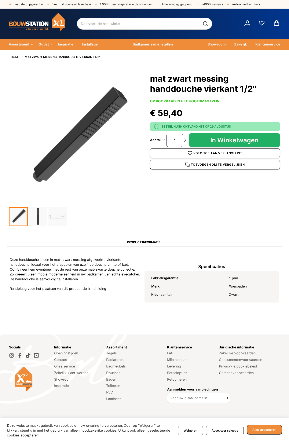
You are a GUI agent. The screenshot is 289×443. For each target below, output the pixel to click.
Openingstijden (66, 353)
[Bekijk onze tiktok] (28, 355)
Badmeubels (116, 366)
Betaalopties (177, 373)
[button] (247, 23)
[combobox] (144, 24)
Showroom (63, 379)
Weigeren (190, 430)
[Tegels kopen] (43, 24)
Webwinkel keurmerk (246, 4)
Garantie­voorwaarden (236, 373)
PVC (109, 392)
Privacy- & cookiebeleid (238, 366)
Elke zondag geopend (177, 4)
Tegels (111, 353)
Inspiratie (61, 386)
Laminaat (113, 399)
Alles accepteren (264, 429)
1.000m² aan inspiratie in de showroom (126, 4)
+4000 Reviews (212, 4)
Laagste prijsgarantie (28, 4)
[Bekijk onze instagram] (11, 355)
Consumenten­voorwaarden (240, 360)
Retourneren (177, 379)
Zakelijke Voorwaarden (237, 353)
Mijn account (177, 360)
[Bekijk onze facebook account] (19, 355)
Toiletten (113, 386)
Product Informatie (143, 242)
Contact (60, 360)
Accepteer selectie (225, 430)
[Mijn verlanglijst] (262, 25)
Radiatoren (115, 360)
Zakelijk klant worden (71, 373)
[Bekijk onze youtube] (36, 355)
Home (15, 57)
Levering (174, 366)
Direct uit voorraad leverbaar (71, 4)
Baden (111, 379)
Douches (113, 373)
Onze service (64, 366)
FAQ (170, 353)
